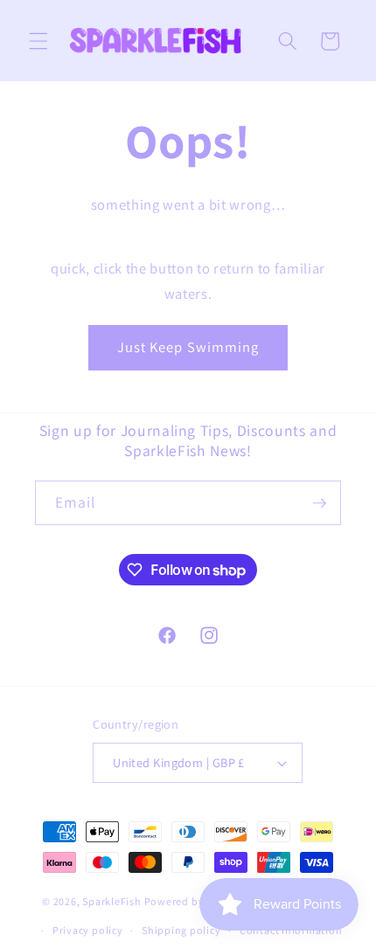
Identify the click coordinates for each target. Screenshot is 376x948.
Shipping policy (181, 930)
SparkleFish (111, 901)
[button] (38, 41)
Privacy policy (87, 930)
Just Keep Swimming (188, 346)
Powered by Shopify (195, 901)
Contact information (291, 930)
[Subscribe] (319, 503)
